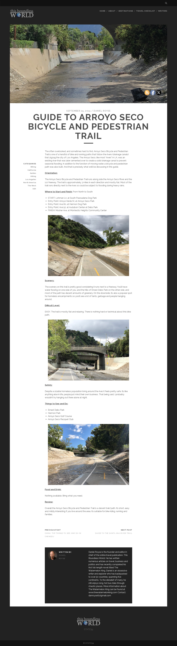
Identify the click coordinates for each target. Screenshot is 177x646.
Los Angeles (30, 179)
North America (29, 182)
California (31, 170)
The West (32, 186)
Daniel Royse (102, 111)
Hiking (33, 176)
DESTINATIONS (126, 11)
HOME (102, 11)
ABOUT (111, 11)
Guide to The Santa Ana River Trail (113, 533)
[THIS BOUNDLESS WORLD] (22, 17)
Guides (33, 173)
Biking (33, 167)
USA (34, 189)
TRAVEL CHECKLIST (145, 11)
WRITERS (162, 11)
